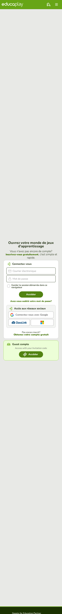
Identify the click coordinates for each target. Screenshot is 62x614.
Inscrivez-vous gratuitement (22, 254)
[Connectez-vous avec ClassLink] (19, 322)
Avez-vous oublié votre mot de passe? (31, 301)
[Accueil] (12, 4)
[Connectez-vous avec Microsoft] (42, 322)
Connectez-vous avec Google (32, 314)
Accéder (31, 294)
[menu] (56, 4)
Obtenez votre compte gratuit (31, 335)
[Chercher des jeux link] (48, 4)
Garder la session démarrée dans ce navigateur (29, 286)
